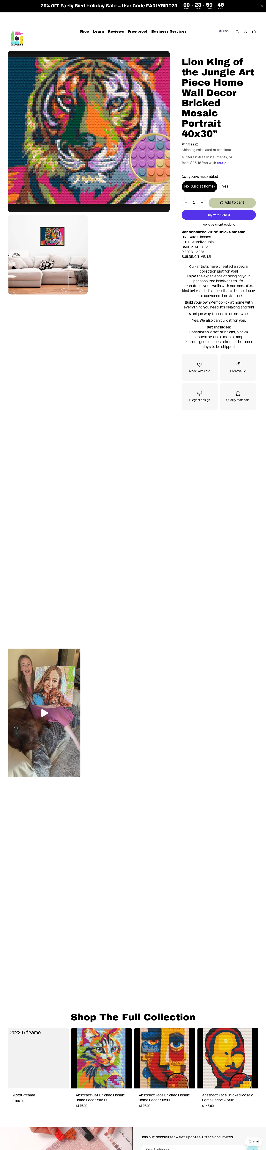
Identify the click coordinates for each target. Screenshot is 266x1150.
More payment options (219, 224)
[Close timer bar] (262, 6)
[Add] (62, 1082)
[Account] (245, 31)
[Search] (237, 31)
